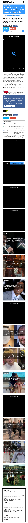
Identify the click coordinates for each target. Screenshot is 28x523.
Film (22, 507)
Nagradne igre (16, 517)
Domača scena (11, 507)
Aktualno (6, 490)
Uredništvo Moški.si (13, 515)
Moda (5, 495)
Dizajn (13, 499)
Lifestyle (6, 498)
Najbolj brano (6, 163)
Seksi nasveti (6, 510)
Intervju (19, 507)
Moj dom (17, 499)
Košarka (9, 503)
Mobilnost (11, 500)
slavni (10, 111)
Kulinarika (18, 496)
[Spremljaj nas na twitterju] (23, 495)
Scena (5, 5)
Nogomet (6, 257)
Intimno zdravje (19, 510)
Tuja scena (9, 5)
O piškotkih (6, 519)
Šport (5, 502)
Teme (22, 163)
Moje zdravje (9, 495)
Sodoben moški (8, 494)
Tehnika (5, 233)
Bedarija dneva (7, 491)
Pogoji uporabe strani (8, 517)
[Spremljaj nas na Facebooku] (22, 495)
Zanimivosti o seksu (8, 511)
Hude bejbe (14, 511)
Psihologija (13, 496)
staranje (13, 111)
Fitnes (18, 495)
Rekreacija (14, 495)
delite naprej (9, 106)
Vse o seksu (7, 509)
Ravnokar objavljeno (15, 163)
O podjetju (6, 515)
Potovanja (6, 499)
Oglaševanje (20, 515)
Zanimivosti (12, 491)
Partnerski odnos (7, 496)
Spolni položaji (12, 510)
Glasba (16, 507)
